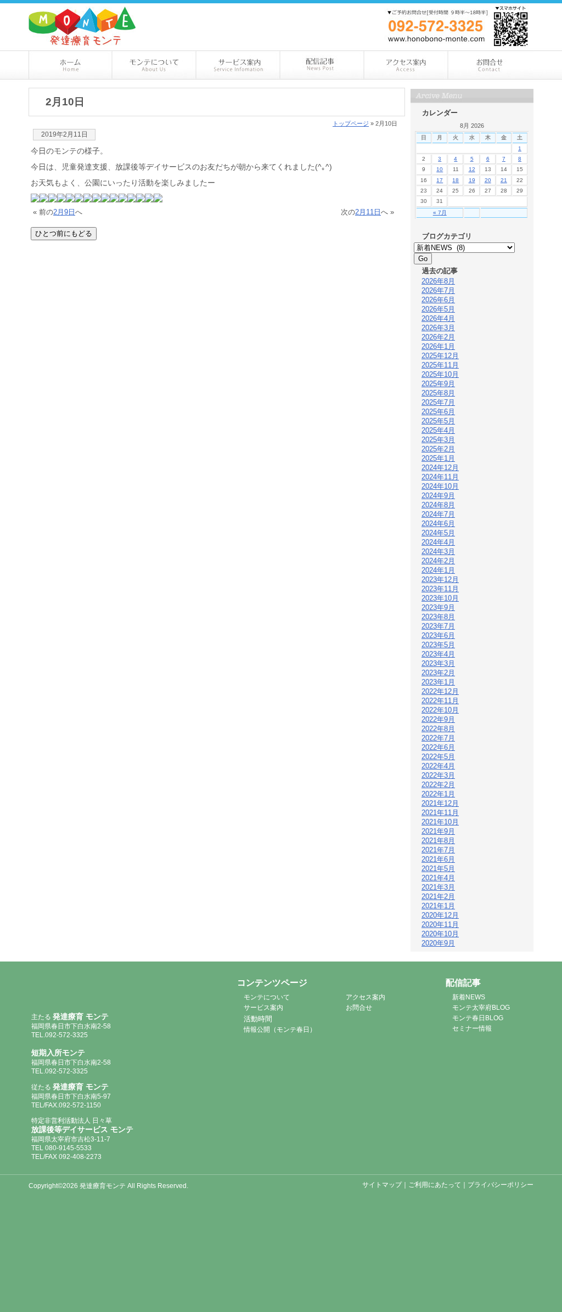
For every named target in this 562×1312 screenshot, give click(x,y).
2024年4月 (438, 542)
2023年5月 (438, 645)
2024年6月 (438, 523)
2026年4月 (438, 318)
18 (455, 180)
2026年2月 (438, 337)
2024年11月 (440, 477)
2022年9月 (438, 719)
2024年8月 (438, 505)
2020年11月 (440, 924)
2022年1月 (438, 794)
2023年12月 (440, 579)
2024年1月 (438, 570)
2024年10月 (440, 486)
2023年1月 (438, 682)
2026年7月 (438, 290)
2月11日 (368, 212)
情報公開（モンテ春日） (280, 1029)
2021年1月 (438, 906)
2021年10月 (440, 822)
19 (472, 180)
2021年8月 (438, 840)
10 (439, 169)
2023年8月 (438, 617)
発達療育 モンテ (90, 988)
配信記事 (322, 65)
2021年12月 (440, 803)
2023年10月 (440, 598)
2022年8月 (438, 729)
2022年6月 (438, 747)
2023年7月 (438, 626)
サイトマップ (382, 1185)
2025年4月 (438, 430)
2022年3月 (438, 775)
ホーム (71, 65)
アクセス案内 (406, 65)
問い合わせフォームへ (478, 10)
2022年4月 (438, 766)
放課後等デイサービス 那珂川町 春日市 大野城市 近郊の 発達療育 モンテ (82, 26)
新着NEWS (468, 997)
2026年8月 (438, 281)
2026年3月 (438, 328)
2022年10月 (440, 710)
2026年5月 (438, 309)
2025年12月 (440, 356)
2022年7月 (438, 738)
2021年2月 (438, 896)
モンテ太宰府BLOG (481, 1007)
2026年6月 (438, 300)
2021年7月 (438, 850)
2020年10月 (440, 934)
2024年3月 (438, 551)
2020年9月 (438, 943)
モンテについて (154, 65)
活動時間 (258, 1019)
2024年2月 (438, 561)
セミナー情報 (472, 1028)
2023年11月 (440, 589)
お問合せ (491, 65)
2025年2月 (438, 449)
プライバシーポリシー (500, 1185)
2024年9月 (438, 495)
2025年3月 (438, 440)
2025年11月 (440, 365)
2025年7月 (438, 402)
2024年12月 (440, 467)
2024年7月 (438, 514)
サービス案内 (238, 65)
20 (488, 180)
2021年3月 (438, 887)
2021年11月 (440, 812)
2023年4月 (438, 654)
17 (439, 180)
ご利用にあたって (434, 1185)
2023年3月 (438, 663)
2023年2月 (438, 673)
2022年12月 (440, 691)
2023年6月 (438, 635)
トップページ (351, 123)
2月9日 (64, 212)
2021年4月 (438, 878)
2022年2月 (438, 785)
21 (504, 180)
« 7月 (440, 213)
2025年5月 (438, 421)
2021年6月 (438, 859)
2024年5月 (438, 533)
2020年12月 (440, 915)
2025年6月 (438, 412)
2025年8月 (438, 393)
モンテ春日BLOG (477, 1018)
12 (472, 169)
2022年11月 (440, 701)
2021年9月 (438, 831)
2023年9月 (438, 607)
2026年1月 (438, 346)
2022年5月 (438, 757)
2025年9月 (438, 384)
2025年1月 (438, 458)
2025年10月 (440, 374)
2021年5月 (438, 868)
